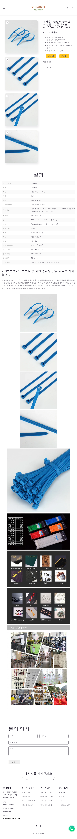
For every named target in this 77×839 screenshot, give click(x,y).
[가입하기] (53, 779)
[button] (4, 8)
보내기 (14, 762)
